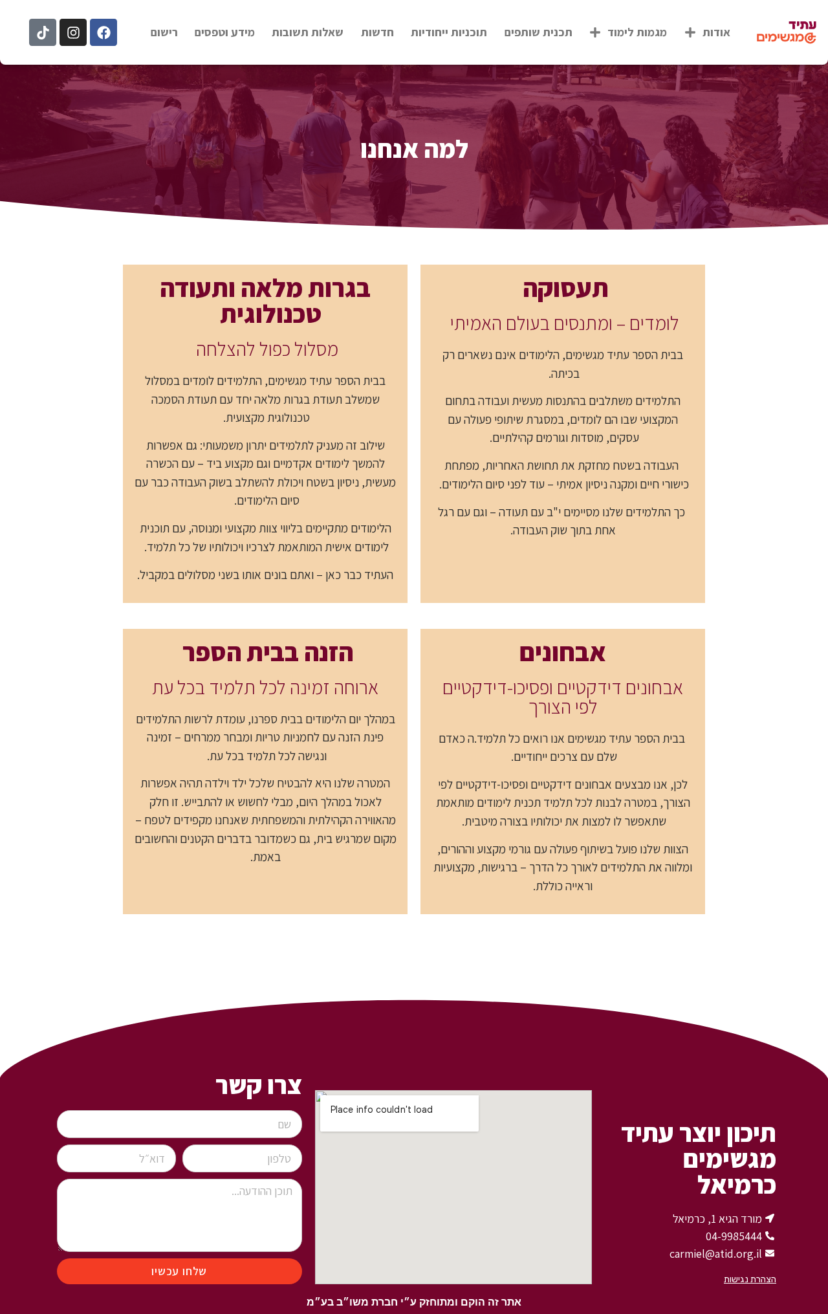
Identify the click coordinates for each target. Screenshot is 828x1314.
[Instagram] (73, 32)
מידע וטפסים (225, 32)
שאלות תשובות (307, 32)
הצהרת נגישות (750, 1279)
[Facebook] (103, 32)
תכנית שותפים (538, 32)
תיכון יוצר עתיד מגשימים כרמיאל (698, 1158)
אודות (716, 32)
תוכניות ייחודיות (449, 32)
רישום (164, 32)
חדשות (377, 32)
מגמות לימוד (637, 32)
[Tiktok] (42, 32)
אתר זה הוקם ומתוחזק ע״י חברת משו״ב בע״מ (414, 1302)
